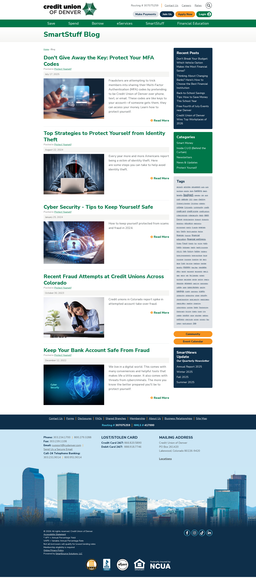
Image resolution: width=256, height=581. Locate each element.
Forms (70, 418)
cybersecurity (193, 215)
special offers (181, 303)
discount (198, 220)
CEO (190, 200)
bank (191, 191)
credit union (204, 211)
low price (189, 264)
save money (193, 287)
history (190, 251)
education (188, 223)
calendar (197, 195)
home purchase (197, 256)
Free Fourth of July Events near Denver (193, 108)
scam (187, 291)
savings (180, 291)
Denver (179, 219)
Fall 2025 (182, 377)
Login (203, 14)
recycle (194, 280)
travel (200, 311)
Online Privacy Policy (54, 550)
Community (193, 334)
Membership (137, 418)
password (190, 272)
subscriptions (181, 307)
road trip (196, 284)
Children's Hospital (183, 204)
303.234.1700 (62, 437)
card (206, 195)
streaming (196, 303)
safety (179, 287)
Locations (165, 459)
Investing (195, 260)
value (192, 315)
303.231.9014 (52, 457)
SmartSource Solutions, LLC (69, 553)
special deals (204, 299)
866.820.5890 (133, 443)
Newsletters (184, 157)
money (186, 267)
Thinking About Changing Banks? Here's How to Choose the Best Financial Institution (192, 82)
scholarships (189, 295)
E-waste (194, 228)
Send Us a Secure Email (58, 449)
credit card (181, 211)
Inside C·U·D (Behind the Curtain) (191, 150)
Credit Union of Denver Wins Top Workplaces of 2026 (192, 119)
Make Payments (145, 14)
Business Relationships (178, 418)
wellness (180, 319)
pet (187, 276)
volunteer (198, 315)
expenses (202, 227)
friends (190, 244)
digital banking (188, 220)
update (179, 315)
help (184, 251)
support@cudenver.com (66, 445)
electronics (197, 224)
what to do (189, 319)
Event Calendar (193, 341)
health (193, 248)
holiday (197, 251)
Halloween (186, 248)
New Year (194, 268)
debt (206, 215)
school (197, 295)
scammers (194, 291)
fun (195, 244)
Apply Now (185, 14)
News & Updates (187, 162)
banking (198, 190)
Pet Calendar (193, 276)
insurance (187, 260)
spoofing (189, 303)
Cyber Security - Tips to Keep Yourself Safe (98, 207)
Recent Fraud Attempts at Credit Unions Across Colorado (104, 280)
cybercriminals (182, 215)
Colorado (188, 207)
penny (183, 276)
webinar (205, 315)
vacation (186, 315)
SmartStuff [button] (155, 23)
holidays (204, 252)
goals (205, 243)
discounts (205, 220)
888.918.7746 (132, 447)
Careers (186, 5)
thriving (188, 311)
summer (190, 307)
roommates (204, 284)
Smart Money (185, 143)
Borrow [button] (98, 23)
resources (180, 283)
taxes (196, 307)
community (198, 207)
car (202, 195)
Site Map (201, 418)
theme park (180, 311)
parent (183, 272)
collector (202, 204)
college (180, 207)
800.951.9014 (73, 457)
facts (178, 232)
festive (200, 232)
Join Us (167, 14)
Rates (198, 5)
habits (179, 247)
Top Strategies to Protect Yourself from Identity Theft (104, 136)
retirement (188, 283)
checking (202, 199)
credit (206, 207)
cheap (195, 200)
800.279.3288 (82, 437)
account (180, 187)
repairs (206, 280)
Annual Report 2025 (189, 366)
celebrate (184, 199)
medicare (196, 264)
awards (186, 191)
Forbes (179, 244)
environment (181, 228)
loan (183, 263)
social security (194, 299)
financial (188, 236)
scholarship (180, 295)
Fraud (184, 243)
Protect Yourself (62, 69)
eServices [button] (124, 23)
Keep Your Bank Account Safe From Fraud (97, 350)
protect (201, 276)
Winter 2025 (185, 372)
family (183, 231)
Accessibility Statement (55, 534)
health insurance (202, 248)
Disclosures (85, 418)
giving (200, 244)
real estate (187, 280)
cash (178, 199)
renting (200, 280)
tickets (194, 311)
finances (180, 235)
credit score (192, 211)
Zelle (194, 323)
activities (187, 187)
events (188, 228)
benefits (179, 195)
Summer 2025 (185, 382)
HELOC (179, 252)
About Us (155, 418)
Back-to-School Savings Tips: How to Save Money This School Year (192, 97)
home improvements (184, 256)
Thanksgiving (203, 307)
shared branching (182, 299)
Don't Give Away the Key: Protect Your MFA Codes (99, 61)
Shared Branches (116, 418)
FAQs (98, 418)
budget (188, 195)
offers (178, 272)
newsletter (202, 267)
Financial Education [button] (193, 23)
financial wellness (196, 239)
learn (204, 260)
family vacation (192, 232)
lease (178, 264)
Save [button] (51, 23)
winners (202, 319)
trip (204, 311)
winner (196, 319)
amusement (196, 187)
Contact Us (171, 5)
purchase (180, 280)
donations (180, 224)
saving (202, 287)
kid (201, 260)
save (184, 287)
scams (202, 291)
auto (202, 187)
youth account (187, 323)
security (203, 295)
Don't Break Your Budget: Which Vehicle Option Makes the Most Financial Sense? (192, 64)
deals (201, 215)
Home (46, 49)
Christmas (194, 204)
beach (205, 191)
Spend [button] (73, 23)
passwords (198, 272)
